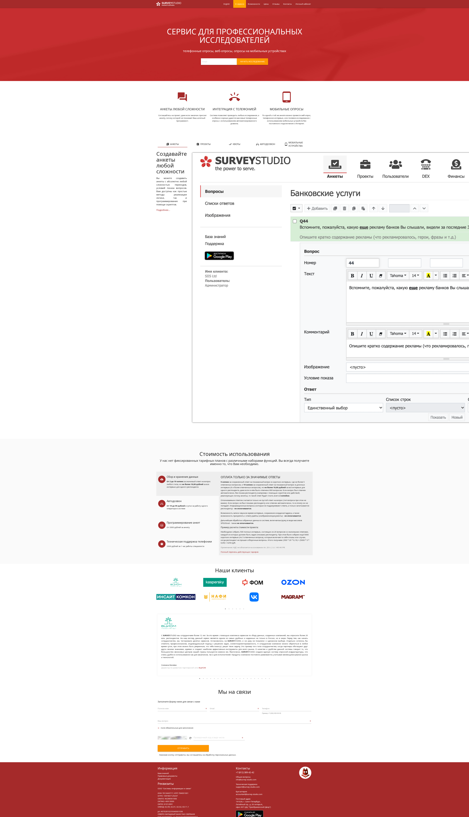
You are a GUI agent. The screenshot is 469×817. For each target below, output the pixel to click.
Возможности (254, 4)
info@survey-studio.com (246, 779)
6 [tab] (243, 609)
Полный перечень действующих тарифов (239, 552)
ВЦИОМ (202, 667)
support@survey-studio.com (248, 787)
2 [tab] (229, 609)
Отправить (183, 748)
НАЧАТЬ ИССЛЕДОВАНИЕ (252, 61)
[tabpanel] (175, 592)
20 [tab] (269, 678)
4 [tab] (236, 609)
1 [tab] (225, 609)
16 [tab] (254, 678)
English (227, 4)
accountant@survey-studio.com (249, 794)
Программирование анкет (183, 522)
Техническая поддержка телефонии (189, 541)
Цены (266, 4)
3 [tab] (232, 609)
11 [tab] (236, 678)
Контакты (287, 4)
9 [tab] (229, 678)
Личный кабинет (303, 4)
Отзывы (276, 4)
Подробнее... (163, 209)
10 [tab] (232, 678)
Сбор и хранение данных (182, 476)
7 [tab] (221, 678)
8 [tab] (225, 678)
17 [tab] (258, 678)
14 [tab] (247, 678)
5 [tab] (240, 609)
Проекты (205, 144)
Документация (164, 778)
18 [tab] (262, 678)
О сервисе (239, 4)
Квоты (236, 144)
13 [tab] (243, 678)
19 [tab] (265, 678)
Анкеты (174, 144)
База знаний (163, 773)
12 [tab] (240, 678)
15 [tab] (251, 678)
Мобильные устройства (295, 144)
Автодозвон (267, 144)
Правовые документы (167, 776)
